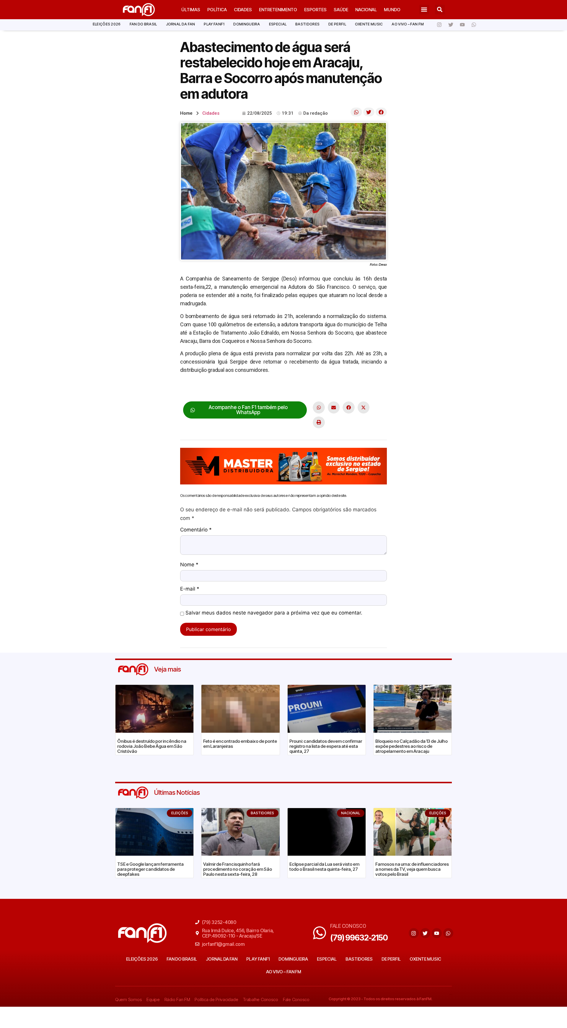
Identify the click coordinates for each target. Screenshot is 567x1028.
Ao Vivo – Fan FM (408, 24)
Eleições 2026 (107, 24)
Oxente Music (369, 24)
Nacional (366, 9)
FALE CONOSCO (348, 926)
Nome (189, 564)
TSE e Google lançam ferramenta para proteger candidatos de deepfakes (150, 869)
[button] (424, 9)
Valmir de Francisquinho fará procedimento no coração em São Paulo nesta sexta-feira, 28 (237, 869)
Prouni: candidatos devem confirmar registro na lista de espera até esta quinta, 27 (325, 746)
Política (217, 9)
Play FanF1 (214, 24)
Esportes (315, 9)
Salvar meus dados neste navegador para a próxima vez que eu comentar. (273, 613)
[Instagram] (439, 25)
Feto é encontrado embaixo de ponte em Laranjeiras (240, 743)
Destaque (191, 388)
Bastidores (307, 24)
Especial (277, 24)
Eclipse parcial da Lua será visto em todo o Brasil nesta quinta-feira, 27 (324, 866)
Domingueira (246, 24)
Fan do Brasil (143, 24)
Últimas (190, 9)
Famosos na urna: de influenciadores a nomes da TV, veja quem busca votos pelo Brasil (412, 869)
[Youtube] (462, 25)
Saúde (341, 9)
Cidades (243, 9)
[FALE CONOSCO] (319, 932)
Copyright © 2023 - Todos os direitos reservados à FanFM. (380, 998)
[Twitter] (451, 25)
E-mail (189, 589)
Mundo (392, 9)
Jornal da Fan (180, 24)
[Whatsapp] (474, 25)
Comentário (196, 530)
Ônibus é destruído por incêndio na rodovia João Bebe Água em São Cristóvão (151, 746)
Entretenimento (278, 9)
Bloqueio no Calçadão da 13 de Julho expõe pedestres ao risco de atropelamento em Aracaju (411, 746)
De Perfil (337, 24)
